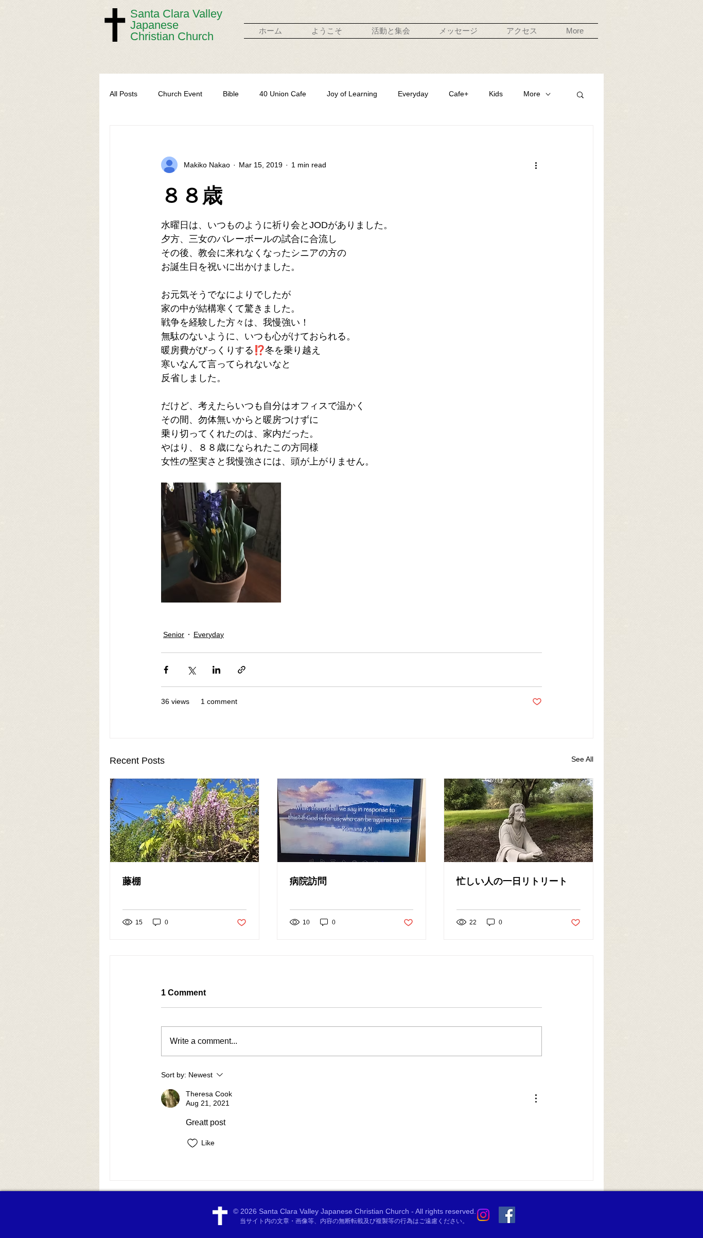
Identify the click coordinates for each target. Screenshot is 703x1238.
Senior (173, 634)
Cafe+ (458, 94)
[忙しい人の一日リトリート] (518, 820)
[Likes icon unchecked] (192, 1143)
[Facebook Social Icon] (507, 1215)
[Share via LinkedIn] (216, 670)
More (531, 94)
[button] (326, 31)
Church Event (180, 94)
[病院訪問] (351, 820)
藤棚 (131, 881)
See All (582, 759)
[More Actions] (536, 1098)
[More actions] (536, 165)
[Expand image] (221, 543)
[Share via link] (242, 670)
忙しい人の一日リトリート (512, 881)
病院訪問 (308, 881)
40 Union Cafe (282, 94)
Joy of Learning (352, 94)
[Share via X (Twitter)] (191, 670)
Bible (231, 94)
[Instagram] (483, 1215)
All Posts (123, 94)
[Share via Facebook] (166, 670)
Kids (496, 94)
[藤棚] (184, 820)
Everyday (413, 94)
